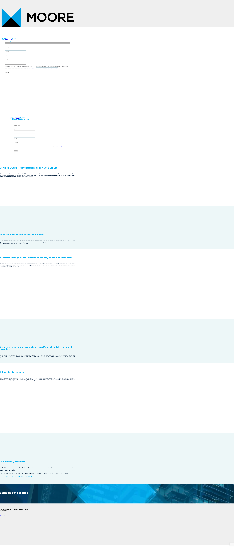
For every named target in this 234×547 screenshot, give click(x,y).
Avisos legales (14, 515)
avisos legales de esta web (32, 68)
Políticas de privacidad (5, 515)
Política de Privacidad (53, 68)
